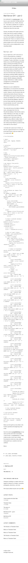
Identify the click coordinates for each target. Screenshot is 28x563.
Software (14, 453)
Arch (7, 455)
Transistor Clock (7, 503)
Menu (14, 8)
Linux (9, 453)
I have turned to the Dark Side (11, 498)
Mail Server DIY (7, 516)
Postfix (14, 455)
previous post (16, 19)
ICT (6, 453)
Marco (13, 13)
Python (19, 455)
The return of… (7, 507)
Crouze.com (10, 2)
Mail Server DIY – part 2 (9, 511)
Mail (10, 455)
